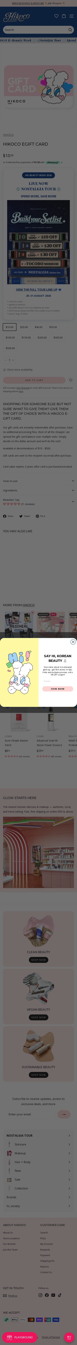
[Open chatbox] (69, 1337)
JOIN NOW (58, 688)
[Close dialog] (73, 642)
